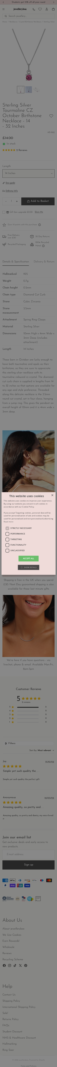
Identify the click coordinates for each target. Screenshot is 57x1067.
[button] (28, 567)
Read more (8, 521)
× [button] (52, 495)
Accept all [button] (28, 558)
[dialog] (28, 533)
